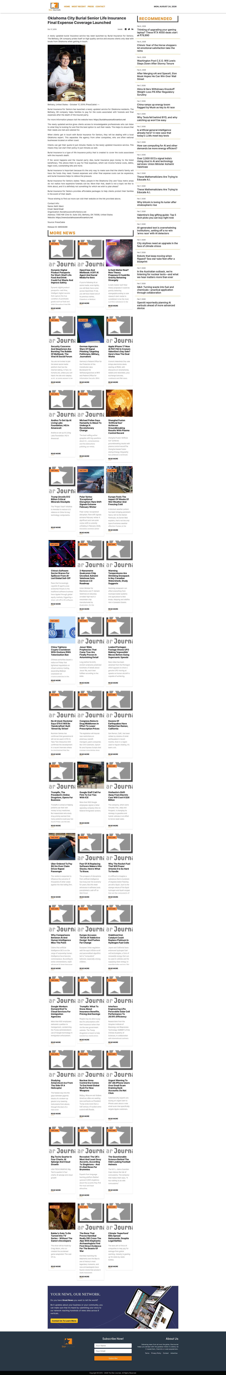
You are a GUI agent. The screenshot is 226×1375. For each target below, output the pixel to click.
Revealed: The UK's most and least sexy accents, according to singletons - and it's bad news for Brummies (90, 1163)
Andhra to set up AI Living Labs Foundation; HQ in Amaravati (61, 424)
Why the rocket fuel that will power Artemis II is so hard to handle (119, 867)
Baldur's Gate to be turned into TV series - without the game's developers (61, 1237)
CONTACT (100, 6)
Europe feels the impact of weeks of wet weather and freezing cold (118, 501)
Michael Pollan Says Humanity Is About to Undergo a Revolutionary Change (90, 425)
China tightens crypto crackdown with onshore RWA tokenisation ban (61, 651)
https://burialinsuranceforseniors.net (110, 119)
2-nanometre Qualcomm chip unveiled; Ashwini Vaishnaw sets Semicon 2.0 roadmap (89, 577)
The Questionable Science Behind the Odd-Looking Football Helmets (119, 1161)
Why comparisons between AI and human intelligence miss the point (61, 939)
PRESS (91, 6)
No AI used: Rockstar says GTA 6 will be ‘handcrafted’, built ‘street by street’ (61, 725)
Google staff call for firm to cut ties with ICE (90, 795)
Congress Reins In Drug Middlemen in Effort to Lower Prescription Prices (89, 725)
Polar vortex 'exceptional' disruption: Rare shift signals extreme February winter (90, 502)
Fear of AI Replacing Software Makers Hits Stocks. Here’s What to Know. (91, 867)
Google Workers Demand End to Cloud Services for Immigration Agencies (61, 1011)
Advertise (174, 1353)
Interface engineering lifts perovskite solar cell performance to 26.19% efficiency (119, 1011)
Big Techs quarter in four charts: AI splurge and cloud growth (61, 1161)
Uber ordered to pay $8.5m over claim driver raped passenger (61, 867)
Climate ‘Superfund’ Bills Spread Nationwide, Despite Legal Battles (118, 1237)
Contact (166, 1353)
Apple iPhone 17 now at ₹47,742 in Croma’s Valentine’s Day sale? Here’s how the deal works (119, 351)
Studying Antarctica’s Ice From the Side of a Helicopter (62, 1084)
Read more (56, 308)
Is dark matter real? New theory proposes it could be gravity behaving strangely (119, 275)
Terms (147, 1353)
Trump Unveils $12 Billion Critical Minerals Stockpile (60, 499)
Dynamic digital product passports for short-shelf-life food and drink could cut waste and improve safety (62, 276)
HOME (67, 6)
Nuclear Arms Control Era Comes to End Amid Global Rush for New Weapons (89, 1085)
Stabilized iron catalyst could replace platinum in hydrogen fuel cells (118, 939)
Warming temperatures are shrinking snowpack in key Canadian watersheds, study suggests (118, 577)
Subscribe (113, 1358)
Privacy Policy (156, 1353)
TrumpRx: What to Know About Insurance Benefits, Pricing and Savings (90, 1010)
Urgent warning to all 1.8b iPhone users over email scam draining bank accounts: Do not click (119, 1086)
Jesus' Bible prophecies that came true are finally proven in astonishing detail (89, 652)
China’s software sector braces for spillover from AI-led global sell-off (60, 574)
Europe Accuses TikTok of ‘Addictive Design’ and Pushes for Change (90, 939)
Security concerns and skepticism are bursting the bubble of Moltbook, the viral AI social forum (61, 351)
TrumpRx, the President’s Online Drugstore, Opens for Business (62, 796)
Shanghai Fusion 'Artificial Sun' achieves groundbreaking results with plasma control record (118, 426)
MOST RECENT (79, 6)
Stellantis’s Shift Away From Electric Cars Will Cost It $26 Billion (118, 796)
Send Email (58, 209)
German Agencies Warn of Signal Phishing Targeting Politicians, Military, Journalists (89, 351)
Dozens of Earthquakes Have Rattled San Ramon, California (118, 725)
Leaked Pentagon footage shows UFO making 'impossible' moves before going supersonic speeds (118, 652)
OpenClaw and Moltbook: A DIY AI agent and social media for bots (89, 274)
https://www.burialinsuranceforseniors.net (74, 217)
